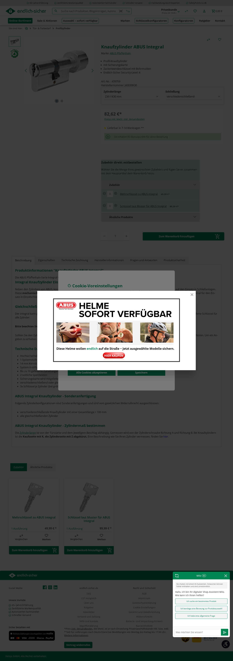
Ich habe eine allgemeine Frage (201, 615)
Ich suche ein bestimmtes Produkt (201, 601)
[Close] (191, 294)
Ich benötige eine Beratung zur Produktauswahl (201, 608)
